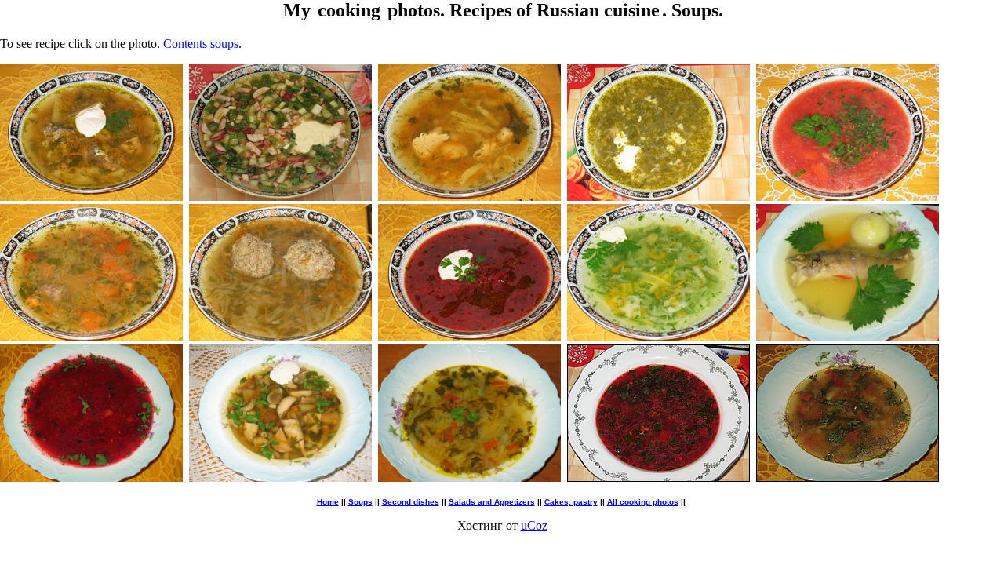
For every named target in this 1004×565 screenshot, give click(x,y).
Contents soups (200, 43)
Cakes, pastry (571, 502)
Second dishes (410, 502)
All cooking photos (642, 502)
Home (328, 502)
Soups (360, 502)
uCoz (534, 525)
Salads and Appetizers (492, 502)
